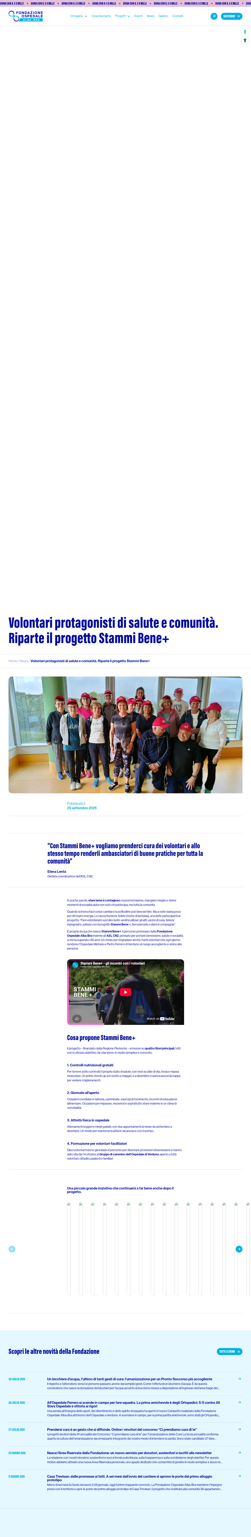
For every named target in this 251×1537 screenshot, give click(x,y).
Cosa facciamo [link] (101, 16)
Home (13, 661)
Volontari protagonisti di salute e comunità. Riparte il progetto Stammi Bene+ (90, 661)
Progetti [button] (120, 16)
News (24, 661)
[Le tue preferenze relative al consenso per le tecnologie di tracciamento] (245, 31)
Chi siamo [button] (76, 16)
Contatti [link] (177, 16)
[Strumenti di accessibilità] (245, 40)
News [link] (150, 16)
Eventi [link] (138, 16)
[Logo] (26, 16)
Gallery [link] (163, 16)
